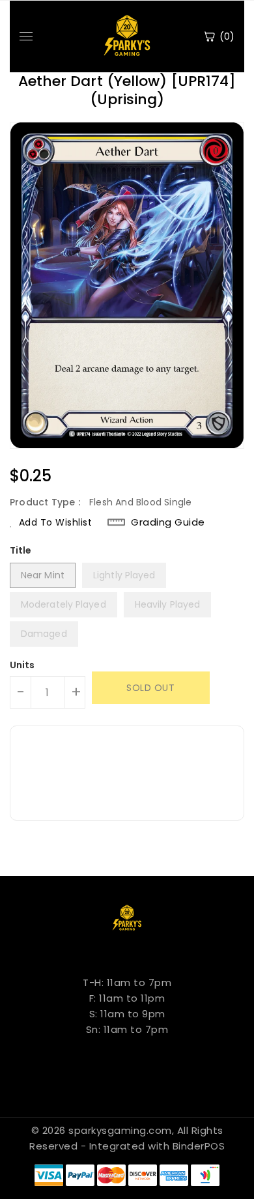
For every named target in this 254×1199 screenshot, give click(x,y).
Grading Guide (168, 522)
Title (21, 550)
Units (22, 665)
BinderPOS (199, 1146)
